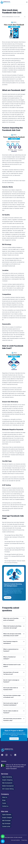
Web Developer (6, 820)
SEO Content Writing (8, 789)
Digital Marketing (7, 777)
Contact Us (7, 597)
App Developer (6, 823)
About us (4, 797)
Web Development (7, 783)
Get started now (14, 738)
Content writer (6, 826)
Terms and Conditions (15, 840)
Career (4, 803)
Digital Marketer (6, 814)
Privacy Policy (24, 840)
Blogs (3, 800)
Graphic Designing (7, 780)
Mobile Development (8, 786)
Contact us (5, 806)
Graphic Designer (7, 817)
